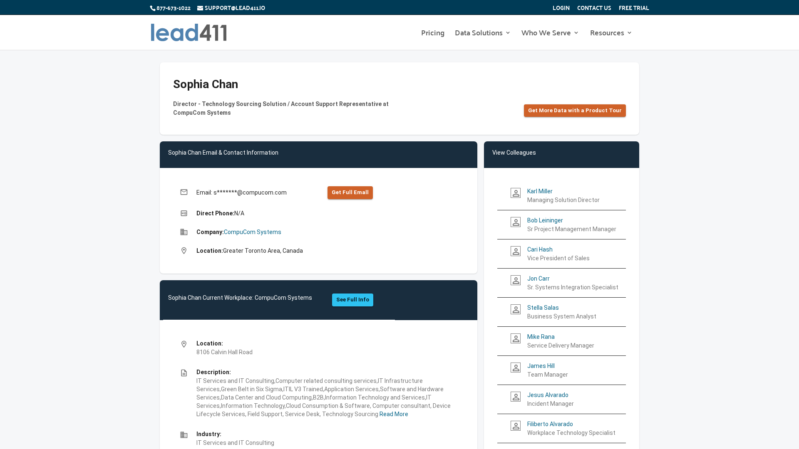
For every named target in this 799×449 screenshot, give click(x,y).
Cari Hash (540, 249)
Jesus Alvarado (547, 395)
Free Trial (634, 9)
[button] (575, 110)
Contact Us (594, 9)
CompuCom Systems (252, 232)
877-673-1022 (173, 7)
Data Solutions (479, 34)
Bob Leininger (545, 220)
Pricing (432, 34)
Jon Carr (538, 278)
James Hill (541, 366)
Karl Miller (540, 191)
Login (561, 9)
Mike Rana (541, 336)
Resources (607, 34)
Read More (393, 414)
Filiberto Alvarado (550, 424)
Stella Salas (543, 307)
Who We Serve (546, 34)
